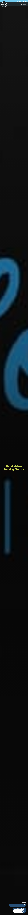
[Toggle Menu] (25, 4)
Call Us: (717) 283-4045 (21, 1)
